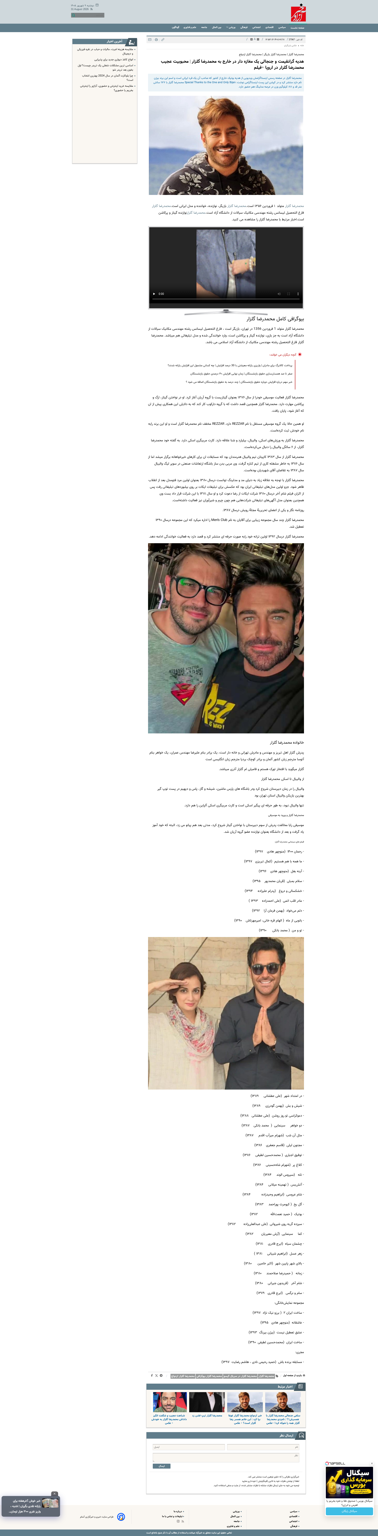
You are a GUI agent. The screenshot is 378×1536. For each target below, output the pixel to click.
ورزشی (232, 27)
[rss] (91, 10)
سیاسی (282, 27)
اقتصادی (269, 27)
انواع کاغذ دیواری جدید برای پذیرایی (113, 60)
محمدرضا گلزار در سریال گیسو (240, 1376)
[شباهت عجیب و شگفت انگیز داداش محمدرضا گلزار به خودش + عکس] (169, 1402)
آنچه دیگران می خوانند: (282, 355)
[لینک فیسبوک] (152, 1376)
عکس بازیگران (290, 45)
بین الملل (217, 27)
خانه (302, 45)
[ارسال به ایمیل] (150, 40)
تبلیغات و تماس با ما (172, 1516)
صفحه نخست (297, 28)
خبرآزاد (198, 1532)
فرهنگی (244, 27)
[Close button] (372, 1463)
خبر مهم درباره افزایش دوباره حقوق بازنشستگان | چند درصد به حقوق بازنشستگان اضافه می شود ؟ (239, 382)
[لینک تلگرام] (161, 1376)
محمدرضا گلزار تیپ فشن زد (207, 1416)
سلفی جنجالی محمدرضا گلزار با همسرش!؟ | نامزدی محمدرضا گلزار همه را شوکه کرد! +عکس (283, 1419)
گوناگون (175, 27)
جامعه (204, 27)
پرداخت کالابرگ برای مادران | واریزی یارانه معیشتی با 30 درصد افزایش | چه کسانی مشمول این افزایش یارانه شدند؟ (230, 365)
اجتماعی (256, 27)
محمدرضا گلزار (294, 206)
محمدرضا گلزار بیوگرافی (209, 1376)
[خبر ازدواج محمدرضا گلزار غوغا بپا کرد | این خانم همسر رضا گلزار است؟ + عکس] (245, 1402)
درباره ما (178, 1511)
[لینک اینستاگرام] (179, 1522)
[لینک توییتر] (157, 1376)
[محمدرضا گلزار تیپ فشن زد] (207, 1402)
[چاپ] (156, 40)
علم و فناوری (190, 27)
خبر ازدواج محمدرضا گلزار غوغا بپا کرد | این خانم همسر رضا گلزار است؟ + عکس (245, 1419)
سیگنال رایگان (349, 1511)
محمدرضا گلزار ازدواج (183, 1376)
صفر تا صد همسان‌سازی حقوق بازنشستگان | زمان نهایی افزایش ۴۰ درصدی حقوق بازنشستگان (241, 374)
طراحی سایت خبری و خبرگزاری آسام (97, 1517)
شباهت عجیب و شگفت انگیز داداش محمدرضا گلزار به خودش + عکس (169, 1419)
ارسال (162, 1466)
